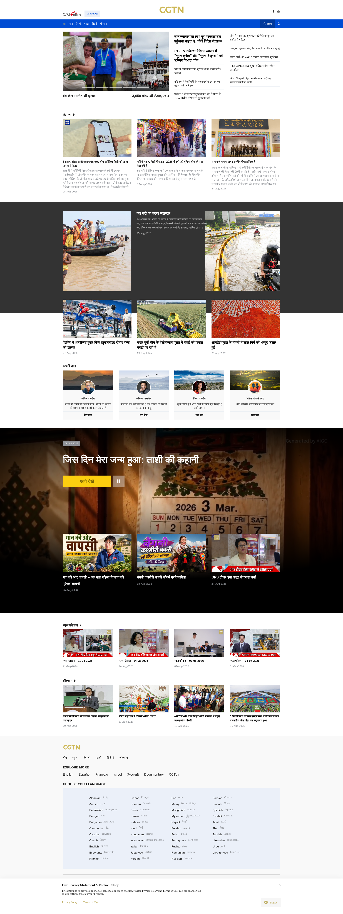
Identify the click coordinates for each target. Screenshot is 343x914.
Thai (218, 828)
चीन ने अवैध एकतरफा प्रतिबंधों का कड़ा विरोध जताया (197, 71)
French (140, 798)
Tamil (220, 822)
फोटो (98, 758)
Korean (139, 858)
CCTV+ (174, 774)
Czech (97, 840)
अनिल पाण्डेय (88, 398)
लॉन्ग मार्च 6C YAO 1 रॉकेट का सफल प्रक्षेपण (254, 57)
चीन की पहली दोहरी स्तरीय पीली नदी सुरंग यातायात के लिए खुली (251, 80)
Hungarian (141, 834)
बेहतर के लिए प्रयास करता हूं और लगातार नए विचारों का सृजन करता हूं (144, 406)
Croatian (100, 834)
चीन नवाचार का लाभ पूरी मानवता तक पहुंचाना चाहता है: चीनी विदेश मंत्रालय (198, 38)
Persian (181, 828)
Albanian (98, 798)
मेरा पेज (88, 415)
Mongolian (183, 810)
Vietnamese (226, 852)
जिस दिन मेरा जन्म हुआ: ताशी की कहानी (131, 459)
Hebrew (139, 822)
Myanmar (186, 816)
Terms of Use (90, 902)
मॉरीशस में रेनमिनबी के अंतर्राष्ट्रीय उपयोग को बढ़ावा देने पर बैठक (197, 83)
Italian (139, 846)
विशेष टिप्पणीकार (255, 398)
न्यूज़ (74, 758)
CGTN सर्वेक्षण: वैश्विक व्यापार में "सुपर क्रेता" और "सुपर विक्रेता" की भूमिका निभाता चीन (198, 55)
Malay (184, 804)
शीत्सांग (123, 758)
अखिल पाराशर (143, 398)
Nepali (179, 822)
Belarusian (103, 810)
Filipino (98, 858)
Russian (182, 858)
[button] (88, 87)
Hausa (138, 816)
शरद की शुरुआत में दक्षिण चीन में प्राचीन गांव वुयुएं (255, 48)
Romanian (183, 852)
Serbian (222, 798)
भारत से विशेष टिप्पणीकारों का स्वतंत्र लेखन (255, 404)
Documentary (154, 774)
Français (102, 774)
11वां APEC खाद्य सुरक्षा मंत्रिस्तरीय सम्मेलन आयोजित (253, 67)
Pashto (179, 846)
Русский (133, 774)
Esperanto (101, 852)
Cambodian (99, 828)
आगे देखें (87, 481)
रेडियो (269, 24)
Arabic (97, 804)
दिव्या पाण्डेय (199, 398)
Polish (179, 834)
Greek (140, 810)
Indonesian (147, 840)
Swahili (223, 816)
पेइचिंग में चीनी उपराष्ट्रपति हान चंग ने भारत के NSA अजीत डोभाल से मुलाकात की (197, 96)
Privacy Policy (70, 902)
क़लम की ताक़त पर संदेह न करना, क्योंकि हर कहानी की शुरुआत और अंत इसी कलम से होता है (88, 406)
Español (84, 774)
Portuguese (185, 840)
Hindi (136, 828)
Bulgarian (102, 822)
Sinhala (221, 804)
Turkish (222, 834)
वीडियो (110, 758)
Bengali (97, 816)
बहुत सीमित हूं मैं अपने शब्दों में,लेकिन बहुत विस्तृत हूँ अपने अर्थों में (199, 406)
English (68, 774)
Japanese (141, 852)
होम (65, 758)
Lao (177, 798)
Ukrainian (225, 840)
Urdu (219, 846)
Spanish (223, 810)
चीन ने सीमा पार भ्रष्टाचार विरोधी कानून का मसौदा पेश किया (252, 37)
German (140, 804)
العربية (117, 774)
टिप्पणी (86, 758)
